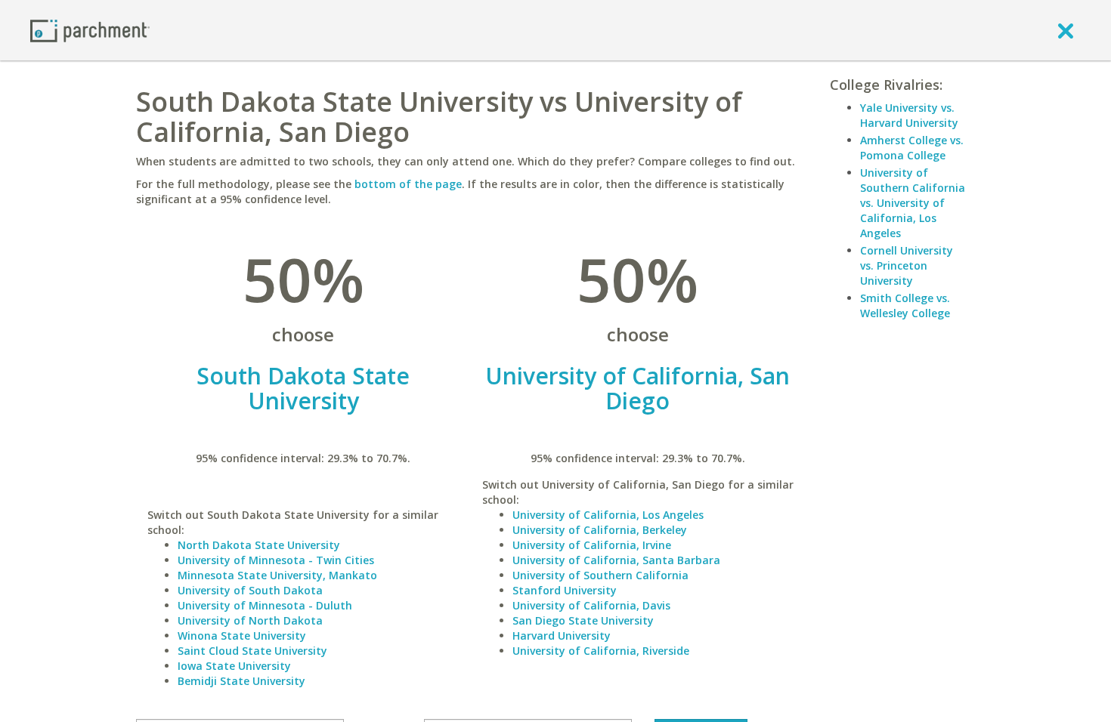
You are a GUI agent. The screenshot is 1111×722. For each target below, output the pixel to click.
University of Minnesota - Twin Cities (276, 560)
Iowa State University (234, 666)
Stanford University (564, 590)
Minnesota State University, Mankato (277, 575)
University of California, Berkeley (599, 530)
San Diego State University (583, 620)
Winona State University (242, 635)
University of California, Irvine (591, 545)
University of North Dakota (250, 620)
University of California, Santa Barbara (616, 560)
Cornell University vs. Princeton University (906, 265)
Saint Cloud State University (252, 650)
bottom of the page (408, 184)
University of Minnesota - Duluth (265, 605)
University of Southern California (600, 575)
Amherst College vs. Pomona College (912, 147)
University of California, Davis (591, 605)
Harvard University (561, 635)
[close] (1066, 30)
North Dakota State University (259, 545)
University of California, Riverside (600, 650)
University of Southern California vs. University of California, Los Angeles (912, 202)
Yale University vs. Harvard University (909, 115)
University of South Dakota (250, 590)
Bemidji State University (241, 681)
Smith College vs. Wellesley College (905, 305)
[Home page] (90, 30)
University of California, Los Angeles (608, 515)
